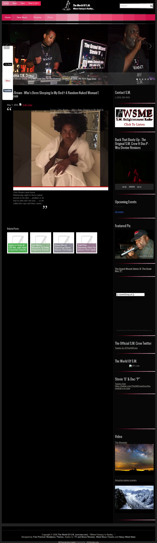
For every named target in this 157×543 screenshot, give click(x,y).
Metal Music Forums (105, 537)
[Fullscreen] (149, 186)
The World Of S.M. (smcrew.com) (73, 534)
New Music (22, 17)
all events (119, 212)
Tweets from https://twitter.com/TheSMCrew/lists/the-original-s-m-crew (133, 386)
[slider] (132, 187)
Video (23, 3)
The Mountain (121, 442)
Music (15, 3)
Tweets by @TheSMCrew (126, 348)
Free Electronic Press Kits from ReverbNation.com (134, 330)
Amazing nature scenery (126, 480)
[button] (134, 170)
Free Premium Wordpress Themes (48, 537)
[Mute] (144, 186)
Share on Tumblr (8, 90)
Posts (50, 17)
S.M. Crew (27, 105)
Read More (84, 79)
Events (6, 3)
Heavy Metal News (127, 537)
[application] (134, 170)
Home (8, 17)
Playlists (37, 17)
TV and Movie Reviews (84, 537)
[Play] (119, 186)
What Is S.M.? (34, 3)
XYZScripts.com (93, 542)
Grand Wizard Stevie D (18, 75)
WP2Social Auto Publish (67, 542)
